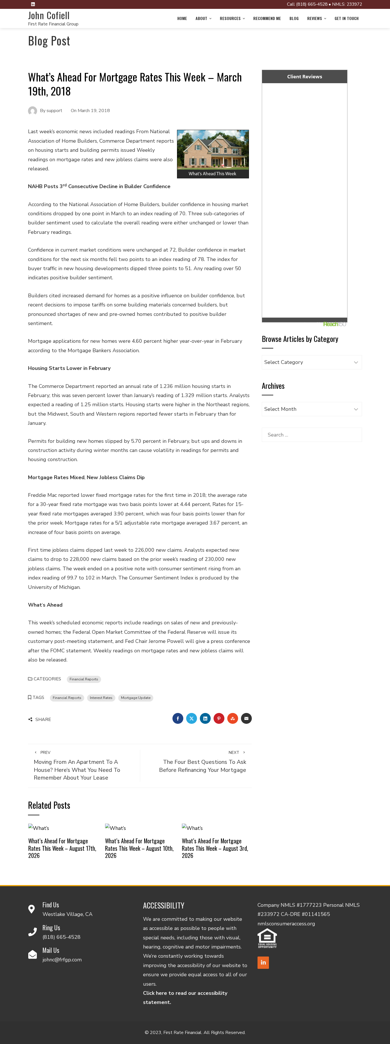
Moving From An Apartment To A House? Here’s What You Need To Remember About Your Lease (77, 766)
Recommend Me (267, 18)
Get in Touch (347, 18)
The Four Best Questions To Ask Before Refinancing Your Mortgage (202, 762)
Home (182, 18)
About (201, 18)
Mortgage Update (135, 697)
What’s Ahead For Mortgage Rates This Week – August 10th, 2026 (139, 848)
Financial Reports (84, 679)
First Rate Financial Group (53, 24)
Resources (230, 18)
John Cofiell (49, 15)
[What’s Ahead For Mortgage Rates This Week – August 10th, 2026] (115, 827)
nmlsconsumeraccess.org (286, 923)
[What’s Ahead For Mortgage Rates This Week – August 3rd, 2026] (192, 827)
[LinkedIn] (263, 963)
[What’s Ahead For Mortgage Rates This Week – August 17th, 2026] (38, 827)
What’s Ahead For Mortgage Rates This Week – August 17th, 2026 (62, 848)
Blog (294, 18)
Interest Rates (101, 697)
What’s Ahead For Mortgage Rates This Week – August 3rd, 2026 (215, 848)
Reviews (314, 18)
